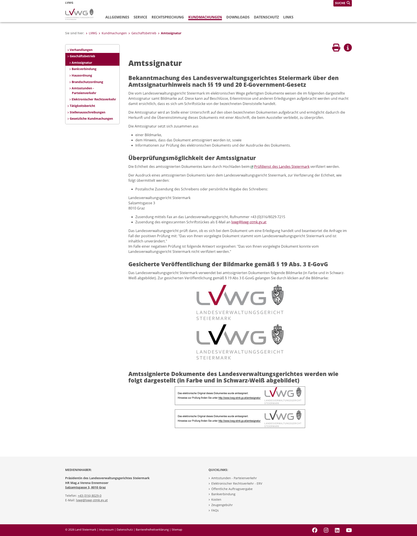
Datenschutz (266, 17)
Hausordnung (82, 75)
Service (140, 17)
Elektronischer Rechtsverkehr (94, 99)
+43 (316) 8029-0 (89, 496)
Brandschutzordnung (87, 82)
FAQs (215, 510)
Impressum (106, 529)
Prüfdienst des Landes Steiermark (281, 166)
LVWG (93, 33)
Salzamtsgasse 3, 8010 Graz (85, 487)
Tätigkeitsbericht (82, 106)
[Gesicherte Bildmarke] (240, 302)
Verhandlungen (81, 50)
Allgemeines (117, 17)
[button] (342, 3)
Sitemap (177, 529)
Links (288, 17)
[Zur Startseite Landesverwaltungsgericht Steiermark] (79, 13)
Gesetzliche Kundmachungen (91, 118)
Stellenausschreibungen (87, 112)
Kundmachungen (205, 17)
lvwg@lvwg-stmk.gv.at (248, 222)
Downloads (238, 17)
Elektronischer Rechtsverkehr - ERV (236, 483)
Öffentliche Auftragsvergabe (232, 489)
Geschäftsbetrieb (143, 33)
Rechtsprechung (168, 17)
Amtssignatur (171, 33)
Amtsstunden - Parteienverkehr (84, 90)
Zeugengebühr (222, 505)
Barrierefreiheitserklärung (152, 529)
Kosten (216, 499)
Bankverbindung (84, 69)
